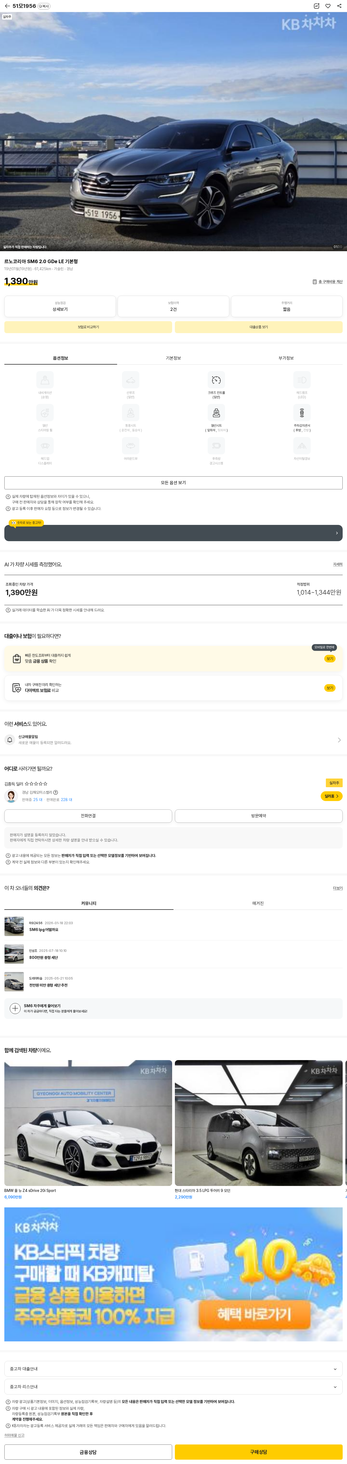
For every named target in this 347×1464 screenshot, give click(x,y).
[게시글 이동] (173, 926)
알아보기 (173, 658)
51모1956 (30, 6)
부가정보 (286, 358)
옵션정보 (60, 358)
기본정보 (173, 358)
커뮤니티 (89, 903)
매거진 (258, 903)
